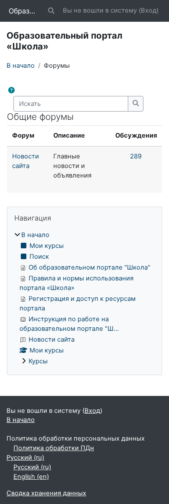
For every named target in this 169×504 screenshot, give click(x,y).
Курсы (38, 361)
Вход (148, 10)
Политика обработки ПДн (53, 448)
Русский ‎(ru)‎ (25, 457)
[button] (51, 11)
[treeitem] (84, 298)
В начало (20, 65)
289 (136, 156)
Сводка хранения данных (46, 493)
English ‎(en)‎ (31, 477)
